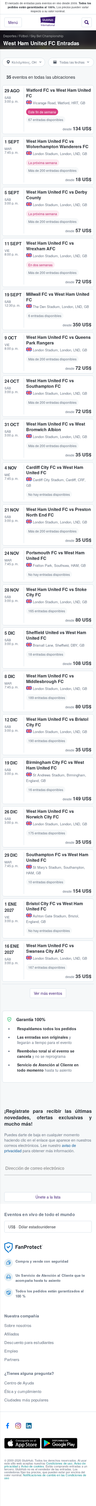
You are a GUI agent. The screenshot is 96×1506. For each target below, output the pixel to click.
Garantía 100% (30, 1019)
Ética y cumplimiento (22, 1391)
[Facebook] (7, 1425)
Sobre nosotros (17, 1325)
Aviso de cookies (32, 1466)
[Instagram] (18, 1425)
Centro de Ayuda (19, 1383)
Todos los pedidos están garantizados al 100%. (49, 5)
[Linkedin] (29, 1425)
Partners (11, 1359)
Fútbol (23, 36)
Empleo (11, 1351)
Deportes (10, 36)
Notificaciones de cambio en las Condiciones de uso (45, 1476)
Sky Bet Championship (46, 36)
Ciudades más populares (26, 1400)
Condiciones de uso (59, 1463)
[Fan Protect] (23, 1247)
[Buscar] (87, 22)
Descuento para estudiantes (29, 1342)
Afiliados (11, 1334)
